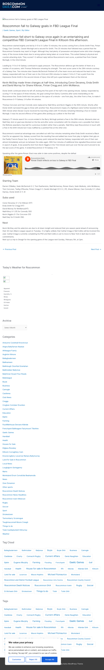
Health (5, 440)
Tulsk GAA (65, 591)
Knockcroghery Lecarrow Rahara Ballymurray (21, 456)
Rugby (5, 503)
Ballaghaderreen (9, 358)
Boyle (5, 382)
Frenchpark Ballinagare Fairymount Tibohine (21, 429)
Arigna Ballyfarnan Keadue (13, 347)
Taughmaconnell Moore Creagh (15, 522)
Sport (18, 30)
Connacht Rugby (34, 556)
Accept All (49, 659)
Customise (16, 659)
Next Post (96, 249)
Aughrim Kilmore (9, 354)
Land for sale (9, 574)
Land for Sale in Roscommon (14, 460)
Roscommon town (64, 585)
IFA (62, 569)
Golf (90, 562)
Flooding (48, 563)
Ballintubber (26, 550)
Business (6, 386)
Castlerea (6, 393)
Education (7, 413)
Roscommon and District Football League (21, 580)
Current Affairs (9, 409)
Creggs (5, 401)
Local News (7, 464)
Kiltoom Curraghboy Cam (13, 452)
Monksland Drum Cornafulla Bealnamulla (19, 475)
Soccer (5, 507)
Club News (7, 397)
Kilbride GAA (83, 569)
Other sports (8, 487)
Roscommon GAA (43, 585)
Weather (6, 534)
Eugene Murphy (21, 562)
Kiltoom (95, 569)
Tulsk (55, 591)
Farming (6, 421)
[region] (33, 651)
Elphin (5, 417)
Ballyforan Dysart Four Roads (14, 374)
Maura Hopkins (37, 575)
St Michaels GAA (10, 591)
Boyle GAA (61, 550)
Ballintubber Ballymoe (11, 370)
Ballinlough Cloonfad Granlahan (15, 366)
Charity (19, 556)
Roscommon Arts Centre (53, 580)
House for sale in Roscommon (41, 568)
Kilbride (71, 569)
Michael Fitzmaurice (57, 574)
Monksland (75, 575)
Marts (5, 471)
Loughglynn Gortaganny (12, 468)
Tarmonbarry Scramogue (13, 518)
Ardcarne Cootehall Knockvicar (15, 343)
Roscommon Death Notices (14, 491)
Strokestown (8, 514)
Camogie (6, 389)
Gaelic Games (9, 30)
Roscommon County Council (78, 580)
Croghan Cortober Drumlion (14, 405)
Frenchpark (60, 563)
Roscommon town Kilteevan (14, 499)
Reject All (33, 659)
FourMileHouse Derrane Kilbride (15, 425)
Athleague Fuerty (10, 351)
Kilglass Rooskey (9, 448)
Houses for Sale (9, 444)
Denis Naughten (71, 556)
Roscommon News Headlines (14, 495)
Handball (6, 436)
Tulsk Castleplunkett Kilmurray (15, 530)
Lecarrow (23, 575)
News (5, 479)
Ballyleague (7, 378)
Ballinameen (7, 362)
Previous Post (9, 249)
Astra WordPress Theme (73, 664)
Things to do (8, 526)
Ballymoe (39, 550)
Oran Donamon (9, 483)
